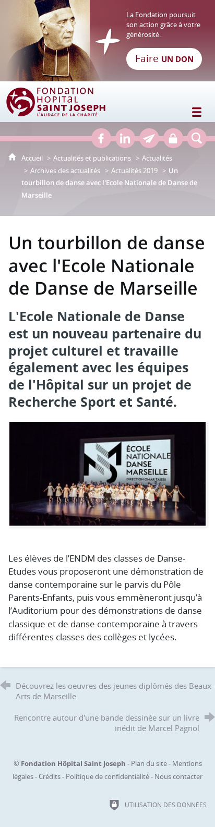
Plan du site (149, 763)
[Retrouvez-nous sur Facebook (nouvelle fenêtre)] (101, 138)
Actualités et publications (92, 158)
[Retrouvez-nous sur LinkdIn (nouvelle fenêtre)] (125, 138)
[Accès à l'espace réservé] (173, 138)
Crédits (50, 776)
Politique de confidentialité (107, 776)
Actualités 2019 (134, 170)
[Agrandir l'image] (107, 473)
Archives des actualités (65, 170)
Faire (164, 58)
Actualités (157, 158)
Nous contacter (178, 776)
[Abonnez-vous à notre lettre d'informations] (149, 138)
